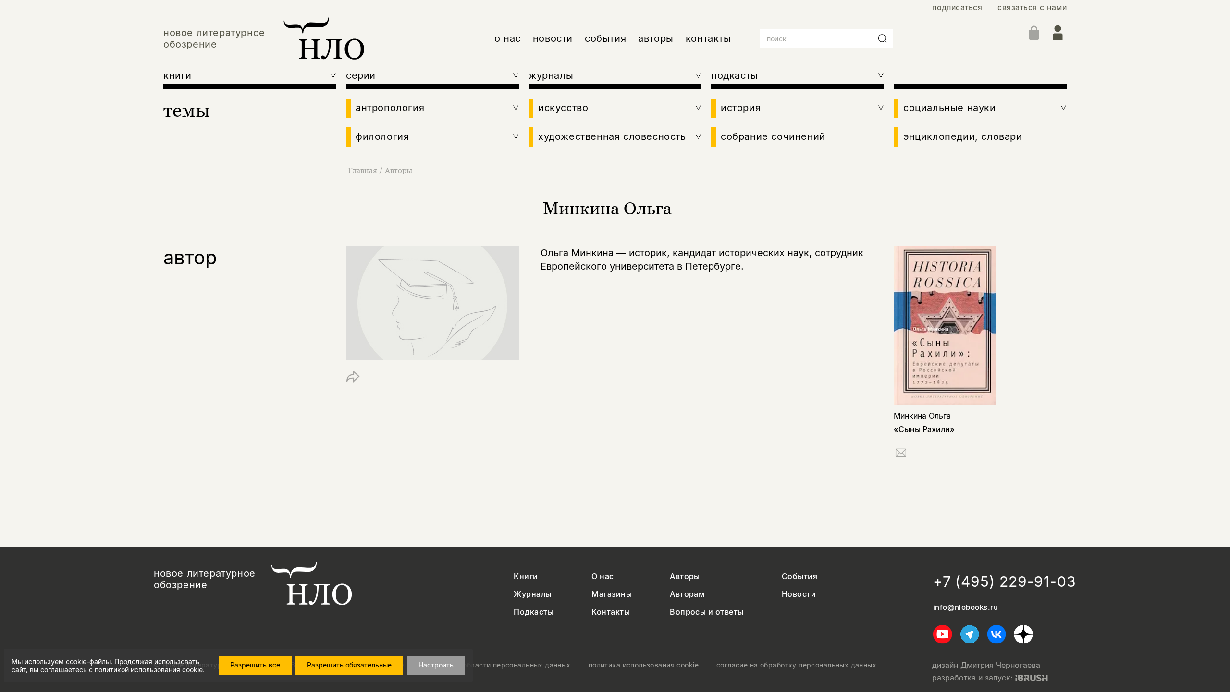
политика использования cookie (644, 665)
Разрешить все (255, 665)
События (799, 576)
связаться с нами (1032, 7)
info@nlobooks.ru (965, 607)
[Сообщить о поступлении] (901, 454)
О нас (602, 576)
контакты (708, 38)
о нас (507, 38)
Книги (526, 576)
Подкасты (534, 612)
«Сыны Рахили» (924, 429)
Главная (362, 170)
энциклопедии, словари (962, 136)
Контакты (610, 612)
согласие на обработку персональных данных (796, 665)
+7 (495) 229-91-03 (1004, 581)
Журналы (532, 594)
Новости (799, 594)
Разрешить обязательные (349, 665)
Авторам (687, 594)
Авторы (398, 170)
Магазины (611, 594)
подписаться (957, 7)
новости (553, 38)
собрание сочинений (773, 136)
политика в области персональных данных (497, 665)
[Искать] (882, 38)
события (605, 38)
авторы (656, 38)
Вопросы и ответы (707, 612)
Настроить (436, 665)
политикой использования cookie (149, 670)
